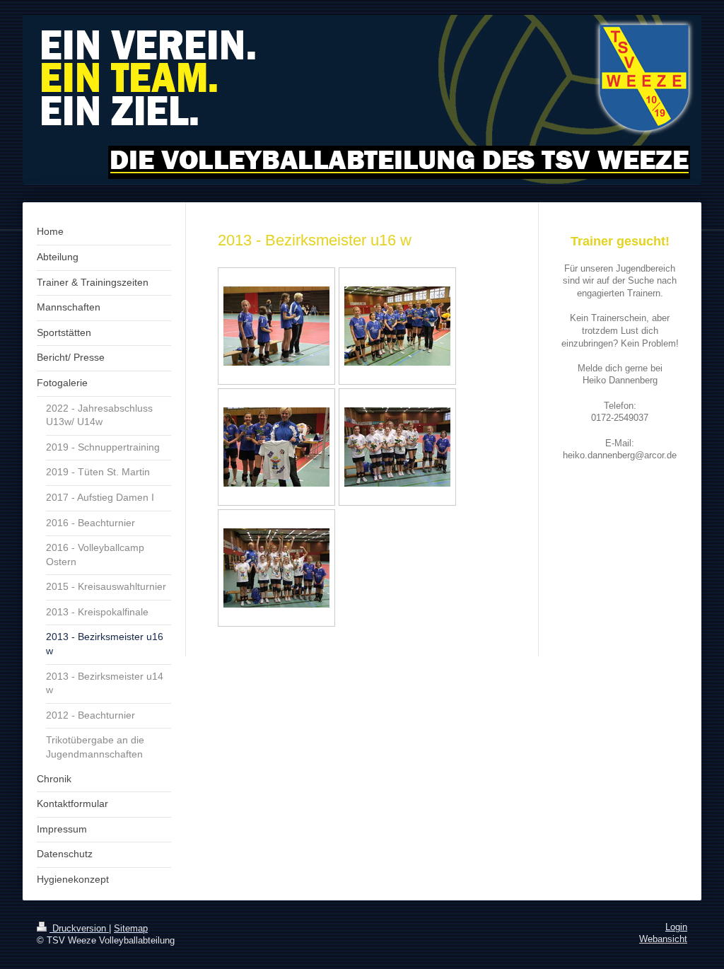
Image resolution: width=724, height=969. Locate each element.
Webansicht (663, 939)
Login (676, 927)
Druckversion (79, 929)
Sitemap (131, 929)
